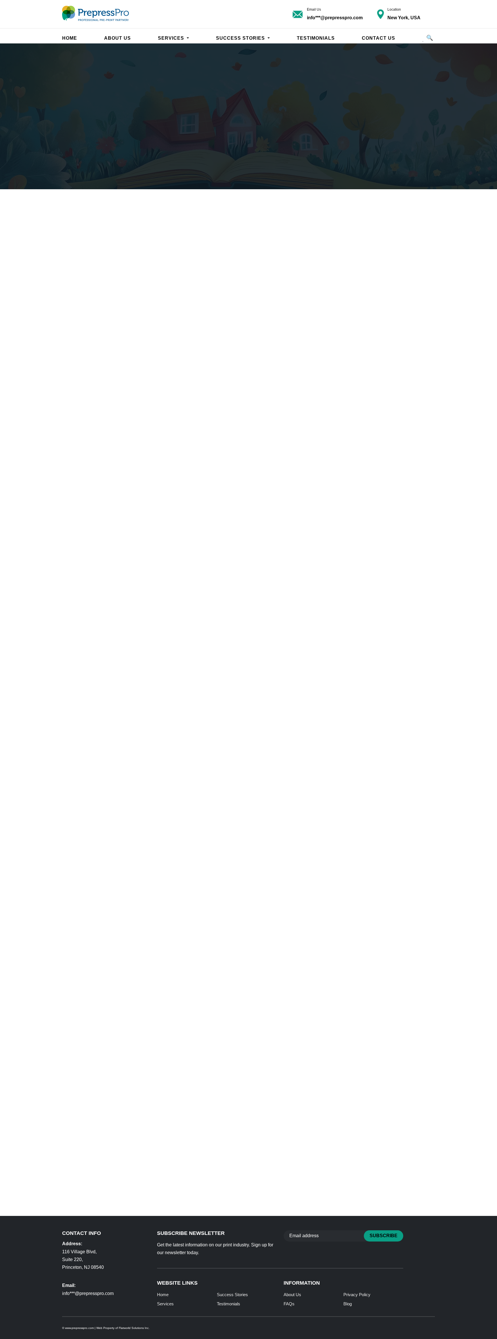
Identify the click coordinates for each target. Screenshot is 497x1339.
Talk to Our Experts (106, 386)
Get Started (398, 924)
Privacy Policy (356, 1294)
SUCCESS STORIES (241, 38)
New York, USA (403, 17)
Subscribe (383, 1235)
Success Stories (232, 1294)
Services (172, 38)
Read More (90, 1068)
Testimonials (316, 38)
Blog (347, 1303)
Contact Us (153, 163)
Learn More (90, 163)
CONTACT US (378, 38)
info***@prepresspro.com (335, 17)
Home (69, 38)
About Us (117, 38)
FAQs (289, 1303)
